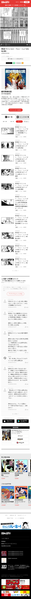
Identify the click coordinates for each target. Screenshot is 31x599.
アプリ (12, 5)
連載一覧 (7, 5)
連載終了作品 (10, 518)
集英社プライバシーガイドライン (9, 543)
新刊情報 (16, 5)
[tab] (8, 117)
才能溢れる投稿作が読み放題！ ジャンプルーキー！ (15, 525)
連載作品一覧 (13, 515)
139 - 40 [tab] (12, 121)
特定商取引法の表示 (6, 546)
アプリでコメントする (15, 294)
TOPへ (6, 515)
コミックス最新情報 (19, 518)
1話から (27, 121)
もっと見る (14, 270)
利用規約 (3, 541)
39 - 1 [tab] (19, 121)
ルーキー (21, 5)
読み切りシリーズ (22, 515)
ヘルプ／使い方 (5, 538)
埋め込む (19, 63)
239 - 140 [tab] (5, 121)
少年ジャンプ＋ (5, 2)
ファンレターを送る (15, 110)
